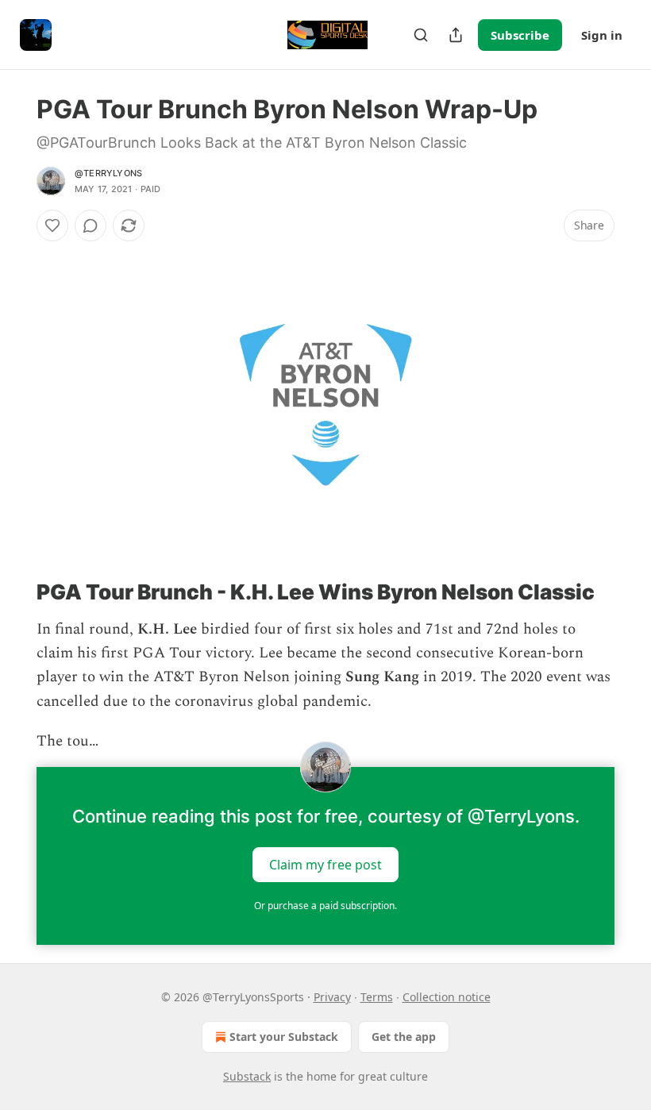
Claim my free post (325, 864)
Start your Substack (283, 1036)
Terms (376, 996)
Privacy (332, 996)
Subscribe (520, 35)
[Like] (52, 225)
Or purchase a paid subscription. (325, 905)
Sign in (601, 35)
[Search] (421, 35)
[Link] (14, 592)
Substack (247, 1076)
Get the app (404, 1036)
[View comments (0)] (90, 225)
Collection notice (447, 996)
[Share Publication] (456, 35)
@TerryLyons (108, 173)
